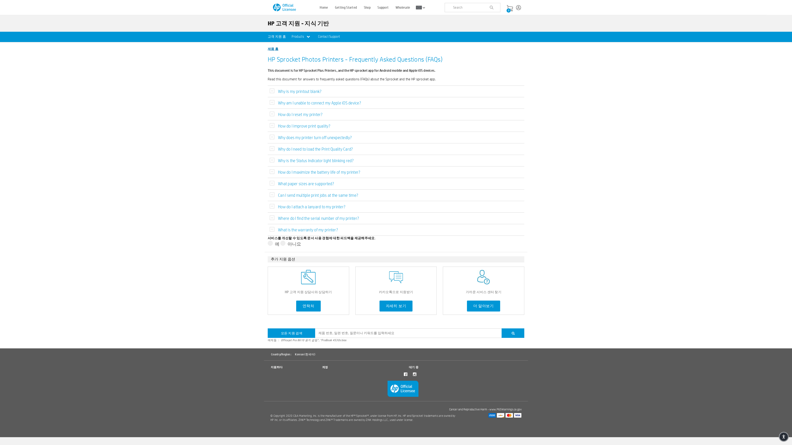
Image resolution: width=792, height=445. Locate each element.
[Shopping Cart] (510, 8)
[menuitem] (277, 37)
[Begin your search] (491, 7)
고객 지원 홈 (277, 36)
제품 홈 (273, 48)
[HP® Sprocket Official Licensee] (284, 7)
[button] (784, 437)
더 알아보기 (483, 305)
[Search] (513, 333)
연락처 (308, 305)
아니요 (294, 244)
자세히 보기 (396, 305)
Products (298, 36)
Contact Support (329, 36)
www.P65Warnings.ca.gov (505, 409)
